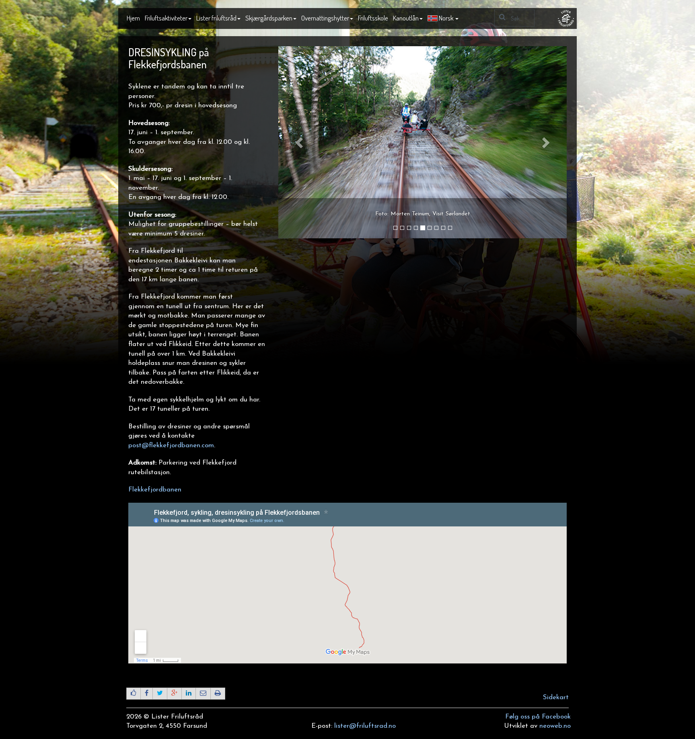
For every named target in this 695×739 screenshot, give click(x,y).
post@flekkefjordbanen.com (171, 445)
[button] (443, 18)
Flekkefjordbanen (154, 489)
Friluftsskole (373, 18)
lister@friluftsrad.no (365, 726)
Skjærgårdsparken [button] (268, 18)
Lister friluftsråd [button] (216, 18)
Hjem (133, 18)
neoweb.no (555, 726)
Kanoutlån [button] (406, 18)
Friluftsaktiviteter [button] (166, 18)
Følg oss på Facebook (538, 716)
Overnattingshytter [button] (325, 18)
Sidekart (556, 697)
